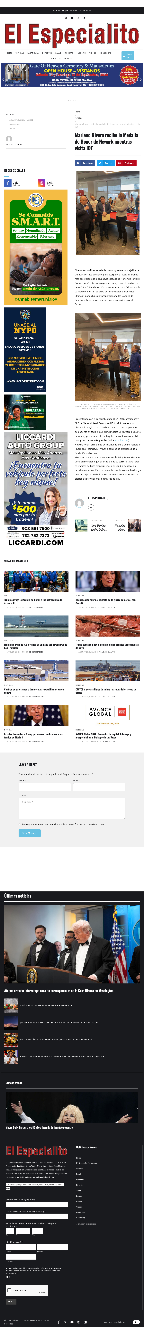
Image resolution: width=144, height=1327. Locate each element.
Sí (10, 1277)
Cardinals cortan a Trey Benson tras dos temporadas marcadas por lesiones (46, 1127)
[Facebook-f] (60, 18)
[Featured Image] (36, 581)
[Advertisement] (72, 865)
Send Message (29, 833)
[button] (3, 80)
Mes (17, 1235)
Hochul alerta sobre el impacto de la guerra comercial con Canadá (106, 601)
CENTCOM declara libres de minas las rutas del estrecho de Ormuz (106, 691)
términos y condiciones (114, 1322)
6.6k (49, 182)
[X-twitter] (66, 18)
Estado (40, 1251)
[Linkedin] (84, 18)
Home (77, 111)
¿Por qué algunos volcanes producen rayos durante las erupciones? (59, 1022)
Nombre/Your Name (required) (20, 1199)
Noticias (78, 118)
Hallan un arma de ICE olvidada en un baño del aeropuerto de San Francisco (35, 646)
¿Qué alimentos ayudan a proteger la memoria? (46, 1005)
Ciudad (8, 1251)
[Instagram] (78, 18)
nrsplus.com (121, 440)
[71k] (8, 183)
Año (33, 1235)
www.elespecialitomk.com (43, 1177)
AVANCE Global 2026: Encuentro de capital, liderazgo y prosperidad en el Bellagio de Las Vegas (103, 735)
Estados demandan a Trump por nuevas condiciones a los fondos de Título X (33, 735)
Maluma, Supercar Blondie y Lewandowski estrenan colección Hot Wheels (62, 1057)
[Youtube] (72, 18)
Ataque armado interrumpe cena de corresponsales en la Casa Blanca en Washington (58, 990)
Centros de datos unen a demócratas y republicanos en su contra (34, 691)
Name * (22, 780)
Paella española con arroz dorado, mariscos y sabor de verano (56, 1040)
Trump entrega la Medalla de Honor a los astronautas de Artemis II (33, 601)
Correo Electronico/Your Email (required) (25, 1211)
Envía (11, 1302)
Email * (76, 780)
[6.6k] (41, 183)
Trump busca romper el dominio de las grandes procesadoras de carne (107, 646)
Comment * (24, 795)
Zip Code (9, 1261)
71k (15, 182)
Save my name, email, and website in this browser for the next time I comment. (63, 824)
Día (7, 1235)
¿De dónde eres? (13, 1242)
